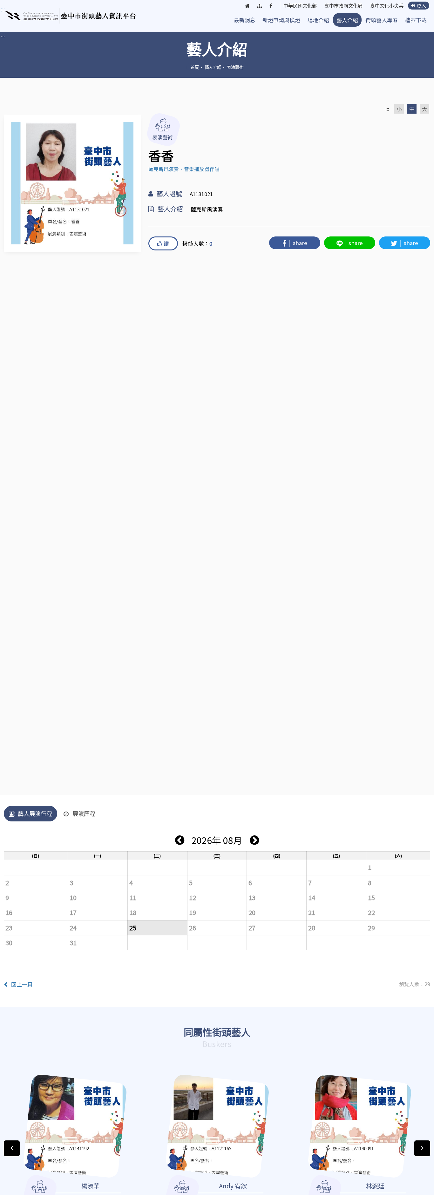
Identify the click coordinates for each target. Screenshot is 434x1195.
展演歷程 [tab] (83, 813)
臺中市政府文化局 (343, 5)
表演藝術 (235, 67)
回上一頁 (22, 984)
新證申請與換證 (281, 20)
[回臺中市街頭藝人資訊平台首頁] (71, 16)
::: (3, 34)
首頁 (195, 67)
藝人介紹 (347, 20)
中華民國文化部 (300, 5)
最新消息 (244, 20)
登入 (421, 5)
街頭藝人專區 (381, 20)
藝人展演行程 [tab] (35, 813)
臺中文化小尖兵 (386, 5)
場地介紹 (318, 20)
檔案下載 (416, 20)
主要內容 (12, 9)
